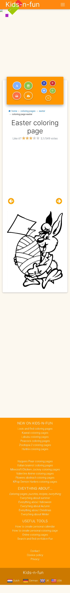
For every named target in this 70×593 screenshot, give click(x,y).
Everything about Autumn (35, 506)
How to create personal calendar (35, 526)
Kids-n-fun (22, 4)
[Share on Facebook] (44, 83)
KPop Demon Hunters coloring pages (35, 481)
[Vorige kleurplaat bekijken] (12, 201)
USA (59, 580)
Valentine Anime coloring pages (35, 473)
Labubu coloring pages (35, 436)
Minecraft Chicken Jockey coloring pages (35, 469)
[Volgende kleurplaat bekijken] (57, 201)
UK (47, 580)
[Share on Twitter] (44, 90)
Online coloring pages (35, 534)
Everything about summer (35, 498)
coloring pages (28, 111)
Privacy (35, 559)
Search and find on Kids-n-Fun (35, 538)
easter (42, 111)
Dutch (16, 580)
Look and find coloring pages (35, 428)
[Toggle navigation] (62, 4)
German (33, 580)
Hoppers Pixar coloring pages (35, 461)
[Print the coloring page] (16, 96)
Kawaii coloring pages (35, 432)
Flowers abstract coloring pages (35, 477)
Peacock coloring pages (35, 441)
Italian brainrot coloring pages (35, 465)
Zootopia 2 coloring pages (35, 445)
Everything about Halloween (35, 502)
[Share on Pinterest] (52, 83)
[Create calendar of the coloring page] (28, 86)
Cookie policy (35, 555)
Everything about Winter (35, 514)
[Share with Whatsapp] (52, 90)
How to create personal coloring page (35, 530)
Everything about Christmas (35, 510)
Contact (35, 551)
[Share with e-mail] (48, 98)
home (14, 111)
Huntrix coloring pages (35, 449)
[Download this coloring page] (28, 96)
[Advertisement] (35, 36)
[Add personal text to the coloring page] (17, 86)
